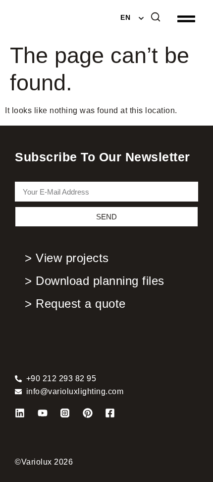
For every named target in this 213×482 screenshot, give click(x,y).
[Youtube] (43, 413)
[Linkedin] (20, 413)
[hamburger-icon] (184, 19)
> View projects (67, 258)
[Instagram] (65, 413)
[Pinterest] (88, 413)
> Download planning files (94, 280)
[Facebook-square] (110, 413)
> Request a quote (75, 303)
